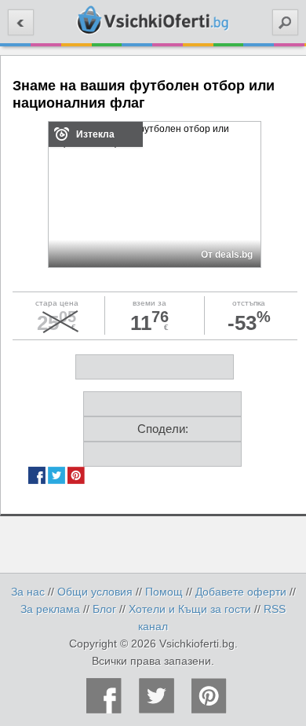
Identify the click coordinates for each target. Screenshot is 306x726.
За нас (28, 591)
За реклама (50, 609)
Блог (104, 609)
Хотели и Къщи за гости (190, 609)
